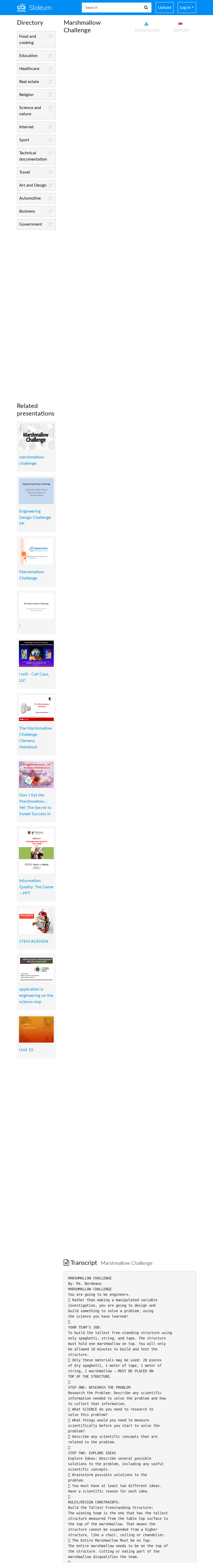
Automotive (30, 198)
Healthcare (29, 69)
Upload (164, 7)
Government (30, 224)
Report (181, 30)
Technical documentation (33, 156)
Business (27, 211)
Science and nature (30, 111)
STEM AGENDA (33, 941)
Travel (24, 172)
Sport (24, 140)
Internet (26, 127)
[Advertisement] (36, 312)
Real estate (29, 82)
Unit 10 (26, 1050)
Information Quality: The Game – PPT (36, 887)
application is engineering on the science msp (36, 995)
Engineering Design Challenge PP (35, 517)
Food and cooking (27, 39)
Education (28, 56)
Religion (26, 95)
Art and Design (32, 185)
